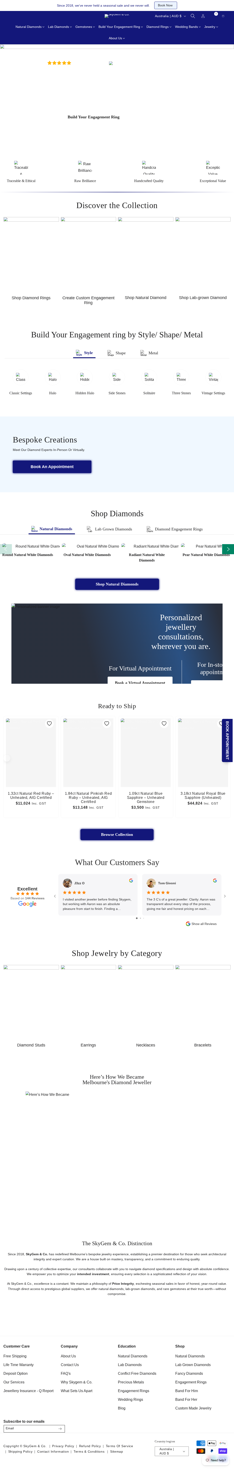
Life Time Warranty (18, 1365)
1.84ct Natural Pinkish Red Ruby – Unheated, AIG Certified (88, 798)
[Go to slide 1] (137, 918)
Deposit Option (15, 1373)
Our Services (13, 1382)
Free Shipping (15, 1356)
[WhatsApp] (225, 1427)
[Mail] (20, 16)
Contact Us (70, 1365)
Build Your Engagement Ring (94, 116)
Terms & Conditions (89, 1451)
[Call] (9, 16)
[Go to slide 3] (143, 918)
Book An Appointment (52, 466)
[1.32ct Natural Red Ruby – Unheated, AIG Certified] (31, 737)
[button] (193, 16)
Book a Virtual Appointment (140, 683)
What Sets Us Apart (76, 1391)
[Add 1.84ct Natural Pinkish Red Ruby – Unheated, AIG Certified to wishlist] (106, 723)
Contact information (53, 1451)
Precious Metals (131, 1382)
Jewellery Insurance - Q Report (28, 1391)
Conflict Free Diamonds (137, 1373)
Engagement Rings (133, 1391)
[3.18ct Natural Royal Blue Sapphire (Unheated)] (203, 737)
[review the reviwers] (131, 881)
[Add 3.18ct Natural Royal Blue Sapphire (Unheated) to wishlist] (221, 723)
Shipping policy (20, 1451)
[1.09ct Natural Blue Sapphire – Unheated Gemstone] (145, 737)
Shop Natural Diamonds (117, 584)
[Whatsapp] (32, 16)
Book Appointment (227, 740)
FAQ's (66, 1373)
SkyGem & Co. (34, 1446)
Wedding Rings (130, 1399)
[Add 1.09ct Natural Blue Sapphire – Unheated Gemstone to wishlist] (164, 723)
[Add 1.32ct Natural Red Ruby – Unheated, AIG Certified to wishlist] (49, 723)
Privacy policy (63, 1446)
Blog (121, 1408)
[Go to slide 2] (140, 918)
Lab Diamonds (130, 1365)
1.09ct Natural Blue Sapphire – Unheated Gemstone (145, 798)
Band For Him (186, 1391)
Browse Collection (117, 834)
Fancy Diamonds (189, 1373)
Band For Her (186, 1399)
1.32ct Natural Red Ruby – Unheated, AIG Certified (31, 796)
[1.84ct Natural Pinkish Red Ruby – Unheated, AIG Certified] (88, 737)
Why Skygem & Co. (76, 1382)
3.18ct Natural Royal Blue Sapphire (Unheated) (203, 796)
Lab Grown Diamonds (193, 1365)
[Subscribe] (60, 1429)
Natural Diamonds (132, 1356)
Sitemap (116, 1451)
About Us (68, 1356)
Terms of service (119, 1446)
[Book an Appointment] (43, 16)
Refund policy (90, 1446)
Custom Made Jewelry (193, 1408)
